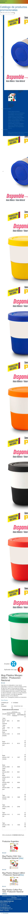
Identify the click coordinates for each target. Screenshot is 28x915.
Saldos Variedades (16, 123)
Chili (19, 132)
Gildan (25, 132)
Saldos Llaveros (15, 116)
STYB (9, 134)
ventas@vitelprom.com (5, 907)
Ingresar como (3, 1)
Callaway (15, 132)
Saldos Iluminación (15, 114)
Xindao (23, 135)
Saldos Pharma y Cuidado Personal (16, 121)
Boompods (10, 132)
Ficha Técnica (4, 700)
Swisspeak (13, 134)
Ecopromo (22, 132)
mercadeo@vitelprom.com (6, 908)
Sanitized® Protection (16, 135)
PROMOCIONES (7, 109)
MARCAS (5, 129)
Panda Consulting (17, 899)
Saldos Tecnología (16, 126)
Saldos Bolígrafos (12, 111)
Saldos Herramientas (16, 113)
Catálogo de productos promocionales (13, 8)
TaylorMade (19, 134)
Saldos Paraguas (12, 120)
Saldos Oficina (19, 119)
